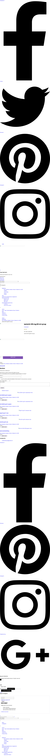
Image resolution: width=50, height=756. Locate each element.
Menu (3, 722)
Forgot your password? (5, 699)
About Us (3, 731)
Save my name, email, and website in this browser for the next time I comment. (16, 379)
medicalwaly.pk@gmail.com (7, 440)
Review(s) (26, 327)
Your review (2, 381)
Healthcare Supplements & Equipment (9, 746)
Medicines (4, 319)
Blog (3, 730)
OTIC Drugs (6, 741)
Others (5, 743)
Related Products (5, 390)
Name (1, 375)
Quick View (30, 392)
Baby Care (6, 749)
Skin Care (6, 751)
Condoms (6, 753)
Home (3, 318)
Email (1, 377)
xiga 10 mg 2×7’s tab (4, 413)
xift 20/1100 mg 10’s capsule (5, 395)
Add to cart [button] (4, 400)
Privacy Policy (4, 733)
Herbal (5, 742)
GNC (3, 745)
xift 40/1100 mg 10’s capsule (5, 404)
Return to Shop (11, 688)
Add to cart (13, 357)
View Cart (2, 277)
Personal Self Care (5, 747)
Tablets (5, 740)
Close (1, 692)
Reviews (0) (2, 365)
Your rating (2, 380)
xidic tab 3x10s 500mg (4, 431)
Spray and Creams (7, 754)
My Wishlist (2, 280)
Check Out (2, 279)
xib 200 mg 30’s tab (4, 422)
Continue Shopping (6, 690)
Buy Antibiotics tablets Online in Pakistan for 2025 (11, 320)
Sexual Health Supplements (7, 752)
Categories (4, 723)
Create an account (4, 711)
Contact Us (4, 732)
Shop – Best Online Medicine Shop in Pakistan (10, 728)
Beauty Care (6, 748)
